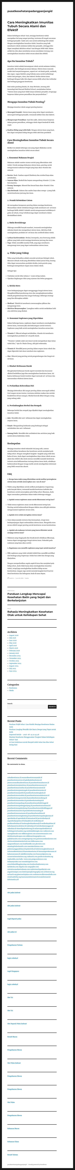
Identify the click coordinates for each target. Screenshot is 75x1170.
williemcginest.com (29, 833)
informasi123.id (13, 879)
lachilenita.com (13, 867)
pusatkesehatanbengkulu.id (35, 793)
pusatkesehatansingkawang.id (18, 816)
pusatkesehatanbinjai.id (35, 800)
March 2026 (13, 648)
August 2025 (13, 666)
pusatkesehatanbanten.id (39, 782)
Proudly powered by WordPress (37, 1164)
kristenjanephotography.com (33, 872)
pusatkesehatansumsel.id (36, 788)
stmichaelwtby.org (14, 877)
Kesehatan (13, 688)
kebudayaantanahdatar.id (16, 826)
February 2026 (14, 650)
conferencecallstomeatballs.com (44, 874)
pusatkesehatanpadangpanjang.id (19, 805)
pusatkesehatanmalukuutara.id (38, 795)
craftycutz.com (48, 831)
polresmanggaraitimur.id (16, 849)
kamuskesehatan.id (31, 851)
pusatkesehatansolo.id (15, 811)
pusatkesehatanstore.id (16, 780)
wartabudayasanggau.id (44, 826)
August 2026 (13, 635)
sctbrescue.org (49, 872)
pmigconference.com (39, 859)
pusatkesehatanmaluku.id (16, 795)
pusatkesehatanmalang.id (33, 811)
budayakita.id (28, 821)
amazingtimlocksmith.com (17, 846)
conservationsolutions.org (17, 856)
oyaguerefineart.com (15, 844)
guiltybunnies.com (14, 839)
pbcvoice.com (40, 844)
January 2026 (14, 653)
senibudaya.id (38, 821)
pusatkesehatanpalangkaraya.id (41, 816)
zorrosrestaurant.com (44, 833)
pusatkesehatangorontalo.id (17, 798)
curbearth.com (32, 856)
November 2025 (15, 658)
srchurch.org (12, 874)
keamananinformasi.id (29, 877)
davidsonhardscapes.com (16, 836)
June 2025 (13, 671)
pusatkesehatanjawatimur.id (17, 785)
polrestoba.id (30, 849)
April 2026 (13, 645)
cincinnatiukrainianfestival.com (19, 841)
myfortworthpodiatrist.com (40, 869)
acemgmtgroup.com (28, 839)
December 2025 (15, 656)
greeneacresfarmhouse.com (46, 839)
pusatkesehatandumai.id (41, 805)
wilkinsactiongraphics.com (35, 836)
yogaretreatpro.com (14, 872)
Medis (27, 578)
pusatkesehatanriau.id (38, 790)
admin (12, 578)
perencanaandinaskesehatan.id (18, 782)
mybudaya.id (31, 826)
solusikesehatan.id (14, 777)
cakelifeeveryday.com (28, 854)
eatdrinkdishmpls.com (34, 831)
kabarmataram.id (13, 854)
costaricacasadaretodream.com (18, 869)
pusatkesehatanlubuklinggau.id (40, 808)
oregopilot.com (33, 867)
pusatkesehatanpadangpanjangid (29, 11)
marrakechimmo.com (35, 846)
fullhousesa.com (37, 841)
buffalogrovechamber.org (16, 831)
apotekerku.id (12, 818)
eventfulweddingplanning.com (18, 864)
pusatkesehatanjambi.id (16, 793)
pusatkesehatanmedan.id (16, 800)
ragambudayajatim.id (15, 821)
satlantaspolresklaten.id (43, 828)
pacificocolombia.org (45, 856)
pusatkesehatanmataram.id (17, 813)
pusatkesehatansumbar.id (16, 788)
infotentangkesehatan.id (45, 849)
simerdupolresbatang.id (25, 828)
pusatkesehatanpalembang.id (18, 808)
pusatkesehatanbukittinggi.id (37, 803)
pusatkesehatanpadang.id (16, 803)
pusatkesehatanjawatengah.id (18, 790)
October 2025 (14, 661)
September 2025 (15, 663)
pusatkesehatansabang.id (37, 798)
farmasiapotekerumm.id (47, 851)
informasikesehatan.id (15, 851)
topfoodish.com (13, 859)
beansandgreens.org (43, 854)
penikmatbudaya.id (14, 823)
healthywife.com (29, 844)
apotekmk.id (22, 818)
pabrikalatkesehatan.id (33, 780)
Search (9, 703)
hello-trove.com (25, 859)
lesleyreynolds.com (14, 862)
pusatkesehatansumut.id (38, 785)
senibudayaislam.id (48, 823)
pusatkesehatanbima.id (36, 813)
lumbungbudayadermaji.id (31, 823)
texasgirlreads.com (14, 833)
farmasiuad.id (32, 818)
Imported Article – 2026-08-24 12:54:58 (24, 734)
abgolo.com (23, 867)
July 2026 (12, 638)
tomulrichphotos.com (30, 862)
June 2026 (13, 640)
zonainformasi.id (44, 877)
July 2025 (12, 668)
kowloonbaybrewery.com (39, 864)
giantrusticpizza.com (24, 874)
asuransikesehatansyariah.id (31, 777)
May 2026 (12, 643)
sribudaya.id (11, 828)
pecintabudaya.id (44, 818)
